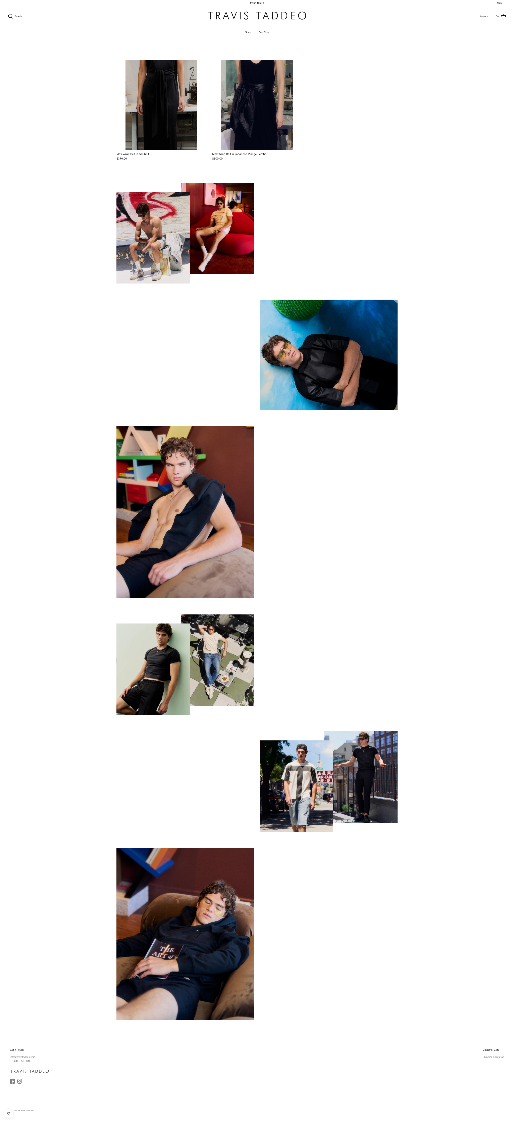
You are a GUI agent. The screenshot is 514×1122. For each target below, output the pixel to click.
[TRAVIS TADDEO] (257, 16)
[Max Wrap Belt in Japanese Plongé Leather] (257, 105)
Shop (248, 32)
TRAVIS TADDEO (26, 1110)
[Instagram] (19, 1081)
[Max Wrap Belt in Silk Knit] (161, 105)
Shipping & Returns (493, 1057)
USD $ (499, 3)
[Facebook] (12, 1081)
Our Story (264, 32)
